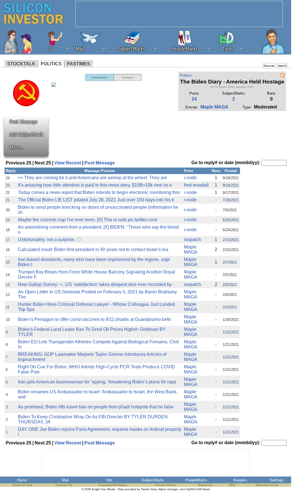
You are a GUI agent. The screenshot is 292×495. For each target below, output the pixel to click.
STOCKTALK (21, 63)
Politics (186, 75)
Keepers (240, 480)
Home (22, 480)
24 (194, 99)
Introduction (99, 77)
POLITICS (51, 63)
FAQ (232, 485)
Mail (65, 480)
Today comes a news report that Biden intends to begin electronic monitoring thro (99, 192)
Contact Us (63, 485)
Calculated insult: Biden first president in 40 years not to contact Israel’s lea (93, 249)
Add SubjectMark (26, 134)
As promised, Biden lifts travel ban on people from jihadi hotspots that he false (96, 406)
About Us (205, 485)
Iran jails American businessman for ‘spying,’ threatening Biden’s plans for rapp (97, 381)
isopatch (192, 239)
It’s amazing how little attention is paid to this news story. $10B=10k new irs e (95, 185)
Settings (276, 480)
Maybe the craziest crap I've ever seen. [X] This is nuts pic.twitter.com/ (87, 219)
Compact (128, 77)
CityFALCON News (198, 489)
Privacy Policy (165, 485)
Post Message (20, 121)
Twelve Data (149, 489)
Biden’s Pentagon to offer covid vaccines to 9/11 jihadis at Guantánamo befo (94, 319)
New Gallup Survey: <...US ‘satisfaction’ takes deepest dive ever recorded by (95, 284)
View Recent (67, 162)
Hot (109, 480)
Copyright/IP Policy (112, 485)
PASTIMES (78, 63)
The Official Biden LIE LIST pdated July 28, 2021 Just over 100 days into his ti (96, 199)
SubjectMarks (153, 480)
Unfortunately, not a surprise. (46, 239)
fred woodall (196, 185)
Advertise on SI (266, 485)
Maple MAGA (214, 107)
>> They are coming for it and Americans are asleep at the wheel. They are (92, 177)
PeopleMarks (196, 480)
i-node (190, 177)
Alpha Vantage (168, 489)
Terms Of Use (22, 485)
